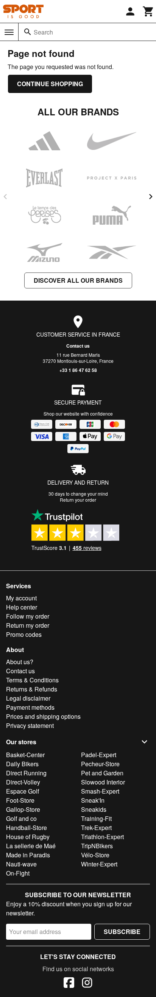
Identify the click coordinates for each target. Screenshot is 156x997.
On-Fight (18, 873)
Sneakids (93, 809)
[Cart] (148, 11)
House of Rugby (28, 836)
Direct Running (26, 773)
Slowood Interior (103, 782)
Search (43, 32)
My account (21, 598)
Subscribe (122, 931)
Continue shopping (50, 83)
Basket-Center (25, 754)
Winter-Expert (99, 864)
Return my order (27, 625)
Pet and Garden (102, 773)
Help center (21, 607)
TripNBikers (97, 845)
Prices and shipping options (43, 716)
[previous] (5, 196)
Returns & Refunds (31, 689)
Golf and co (21, 818)
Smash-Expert (100, 791)
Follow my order (27, 616)
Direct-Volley (23, 782)
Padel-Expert (98, 754)
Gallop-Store (23, 809)
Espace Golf (22, 791)
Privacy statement (30, 725)
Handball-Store (26, 827)
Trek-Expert (96, 827)
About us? (19, 661)
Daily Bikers (22, 763)
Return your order (78, 499)
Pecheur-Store (100, 763)
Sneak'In (93, 800)
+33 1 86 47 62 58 (78, 370)
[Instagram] (87, 984)
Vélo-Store (95, 855)
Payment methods (30, 707)
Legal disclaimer (28, 698)
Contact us (78, 346)
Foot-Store (20, 800)
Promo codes (24, 634)
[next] (150, 196)
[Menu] (9, 32)
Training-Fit (96, 818)
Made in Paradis (28, 855)
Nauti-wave (21, 864)
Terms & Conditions (32, 680)
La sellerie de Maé (31, 845)
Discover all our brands (78, 280)
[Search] (27, 32)
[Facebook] (69, 984)
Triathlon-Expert (102, 836)
